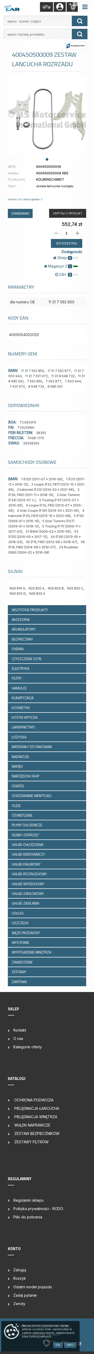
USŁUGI (18, 913)
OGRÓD (18, 786)
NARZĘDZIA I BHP (26, 776)
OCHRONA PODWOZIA (33, 1100)
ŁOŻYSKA (19, 737)
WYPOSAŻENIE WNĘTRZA (32, 952)
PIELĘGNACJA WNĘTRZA (35, 1117)
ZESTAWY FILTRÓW (31, 1142)
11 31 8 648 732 (63, 376)
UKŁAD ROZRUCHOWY (30, 874)
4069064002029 (24, 334)
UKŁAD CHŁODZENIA (28, 844)
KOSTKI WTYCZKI (25, 717)
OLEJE (16, 805)
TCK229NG (25, 428)
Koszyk (19, 1278)
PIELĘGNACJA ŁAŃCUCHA (36, 1108)
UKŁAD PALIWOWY (26, 864)
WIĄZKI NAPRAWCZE (31, 1125)
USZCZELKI (20, 923)
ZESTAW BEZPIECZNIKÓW (36, 1133)
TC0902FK (28, 422)
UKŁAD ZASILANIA (26, 903)
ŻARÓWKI (20, 981)
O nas (18, 1038)
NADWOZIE (21, 756)
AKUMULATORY (24, 629)
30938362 (31, 443)
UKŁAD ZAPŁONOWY (28, 893)
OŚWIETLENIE (22, 815)
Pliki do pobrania (27, 1217)
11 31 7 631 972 (36, 376)
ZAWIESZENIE (22, 962)
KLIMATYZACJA (23, 697)
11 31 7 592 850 (32, 371)
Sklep (64, 257)
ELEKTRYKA (21, 668)
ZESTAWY (19, 971)
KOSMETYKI (21, 707)
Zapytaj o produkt (67, 213)
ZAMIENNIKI (20, 213)
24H (65, 274)
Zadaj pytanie (25, 1295)
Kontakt (19, 1030)
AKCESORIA (21, 619)
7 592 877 (53, 381)
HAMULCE (19, 688)
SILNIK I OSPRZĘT (26, 835)
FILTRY (17, 678)
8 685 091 (55, 386)
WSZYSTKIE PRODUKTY (30, 609)
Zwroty (19, 1303)
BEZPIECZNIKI (22, 639)
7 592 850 (34, 381)
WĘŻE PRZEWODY (26, 932)
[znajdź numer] (79, 21)
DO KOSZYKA (66, 243)
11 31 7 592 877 (59, 371)
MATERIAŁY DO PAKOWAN (32, 746)
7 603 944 (73, 381)
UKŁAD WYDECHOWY (28, 884)
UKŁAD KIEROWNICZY (29, 854)
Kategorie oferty (27, 1047)
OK (58, 1345)
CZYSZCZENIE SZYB (27, 658)
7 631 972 (17, 386)
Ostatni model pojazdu (32, 1287)
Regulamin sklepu (28, 1200)
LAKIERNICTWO (24, 727)
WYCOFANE (21, 942)
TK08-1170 (35, 438)
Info (70, 1345)
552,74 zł (72, 224)
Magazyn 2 (59, 266)
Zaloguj (19, 1270)
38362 (41, 433)
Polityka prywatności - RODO (38, 1208)
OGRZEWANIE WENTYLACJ (32, 795)
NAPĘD (18, 766)
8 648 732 (36, 386)
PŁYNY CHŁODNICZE (27, 825)
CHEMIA (18, 648)
